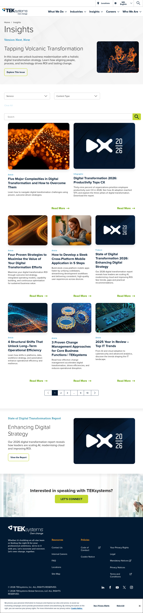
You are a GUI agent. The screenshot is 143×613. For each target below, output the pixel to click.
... (74, 392)
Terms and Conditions (115, 575)
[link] (27, 96)
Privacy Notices (117, 567)
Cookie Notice (88, 556)
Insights (94, 11)
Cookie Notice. (77, 608)
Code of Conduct (85, 549)
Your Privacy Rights (119, 547)
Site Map (56, 573)
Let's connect (71, 499)
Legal (112, 554)
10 (87, 392)
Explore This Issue (16, 72)
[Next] (95, 393)
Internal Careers (59, 554)
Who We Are (131, 11)
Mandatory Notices (119, 560)
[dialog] (71, 606)
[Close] (139, 606)
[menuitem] (57, 12)
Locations (56, 567)
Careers (111, 11)
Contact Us (57, 547)
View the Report (18, 457)
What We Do (56, 11)
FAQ (54, 560)
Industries (77, 11)
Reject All (120, 605)
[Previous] (48, 393)
